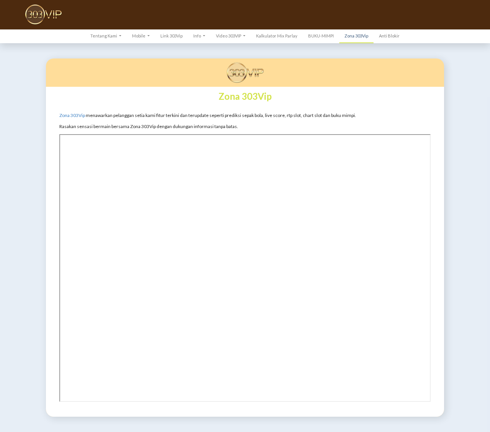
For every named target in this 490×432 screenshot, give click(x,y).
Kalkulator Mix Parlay (276, 35)
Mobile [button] (139, 35)
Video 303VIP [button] (229, 35)
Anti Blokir (389, 35)
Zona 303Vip (356, 35)
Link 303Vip (171, 35)
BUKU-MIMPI (321, 35)
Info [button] (197, 35)
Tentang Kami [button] (104, 35)
